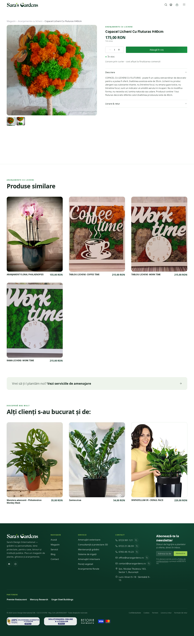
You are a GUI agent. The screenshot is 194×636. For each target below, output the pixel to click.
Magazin (11, 21)
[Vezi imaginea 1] (11, 121)
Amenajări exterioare (89, 539)
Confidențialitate (135, 613)
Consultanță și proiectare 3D (93, 544)
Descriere (110, 72)
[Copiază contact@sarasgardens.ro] (149, 563)
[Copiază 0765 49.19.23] (137, 552)
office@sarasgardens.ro (131, 557)
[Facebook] (9, 564)
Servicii (54, 549)
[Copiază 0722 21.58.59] (137, 546)
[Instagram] (15, 564)
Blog (53, 554)
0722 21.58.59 (126, 546)
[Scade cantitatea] (110, 50)
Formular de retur (180, 613)
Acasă (54, 539)
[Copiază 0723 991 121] (136, 540)
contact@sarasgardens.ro (132, 563)
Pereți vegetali (85, 563)
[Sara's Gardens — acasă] (22, 5)
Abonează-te (180, 553)
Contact (55, 559)
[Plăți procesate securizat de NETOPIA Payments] (87, 621)
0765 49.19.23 (126, 551)
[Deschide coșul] (177, 5)
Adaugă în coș (157, 49)
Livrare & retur (112, 103)
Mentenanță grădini (88, 549)
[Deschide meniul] (184, 5)
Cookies (146, 613)
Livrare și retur (166, 613)
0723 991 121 (126, 540)
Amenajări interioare (89, 559)
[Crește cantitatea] (118, 50)
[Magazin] (171, 4)
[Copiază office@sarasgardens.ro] (147, 558)
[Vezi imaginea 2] (20, 121)
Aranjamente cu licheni (30, 21)
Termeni (155, 613)
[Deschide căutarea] (166, 5)
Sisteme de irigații (87, 554)
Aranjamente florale (88, 568)
